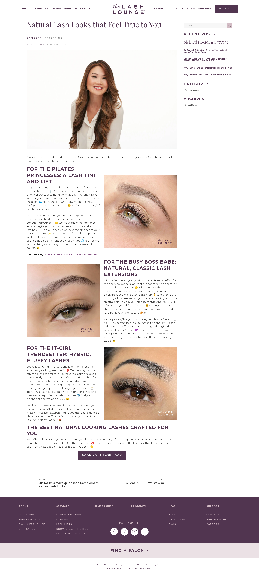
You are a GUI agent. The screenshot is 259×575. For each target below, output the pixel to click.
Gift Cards (175, 8)
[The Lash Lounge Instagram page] (124, 532)
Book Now (226, 8)
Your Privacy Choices (120, 565)
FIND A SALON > (129, 550)
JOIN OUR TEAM (30, 520)
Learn (158, 8)
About (26, 8)
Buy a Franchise (199, 8)
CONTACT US (215, 514)
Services (41, 8)
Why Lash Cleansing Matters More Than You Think (208, 68)
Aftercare (177, 519)
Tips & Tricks (53, 38)
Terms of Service (137, 565)
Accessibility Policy (154, 565)
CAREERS (212, 524)
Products (83, 8)
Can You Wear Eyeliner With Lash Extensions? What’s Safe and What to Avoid (205, 60)
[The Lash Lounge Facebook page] (114, 531)
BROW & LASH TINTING (72, 529)
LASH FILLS (64, 519)
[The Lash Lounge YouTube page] (134, 532)
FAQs (172, 524)
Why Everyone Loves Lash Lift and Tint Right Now (207, 75)
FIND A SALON (216, 519)
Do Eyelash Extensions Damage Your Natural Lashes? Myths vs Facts (205, 51)
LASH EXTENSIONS (69, 514)
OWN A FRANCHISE (32, 525)
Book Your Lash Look (102, 455)
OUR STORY (27, 514)
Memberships (62, 8)
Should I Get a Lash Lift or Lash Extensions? (71, 254)
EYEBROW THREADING (72, 533)
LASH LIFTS (64, 524)
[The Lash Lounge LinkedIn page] (145, 532)
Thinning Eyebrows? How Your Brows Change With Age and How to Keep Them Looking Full (206, 42)
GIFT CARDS (27, 529)
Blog (172, 514)
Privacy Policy (103, 565)
